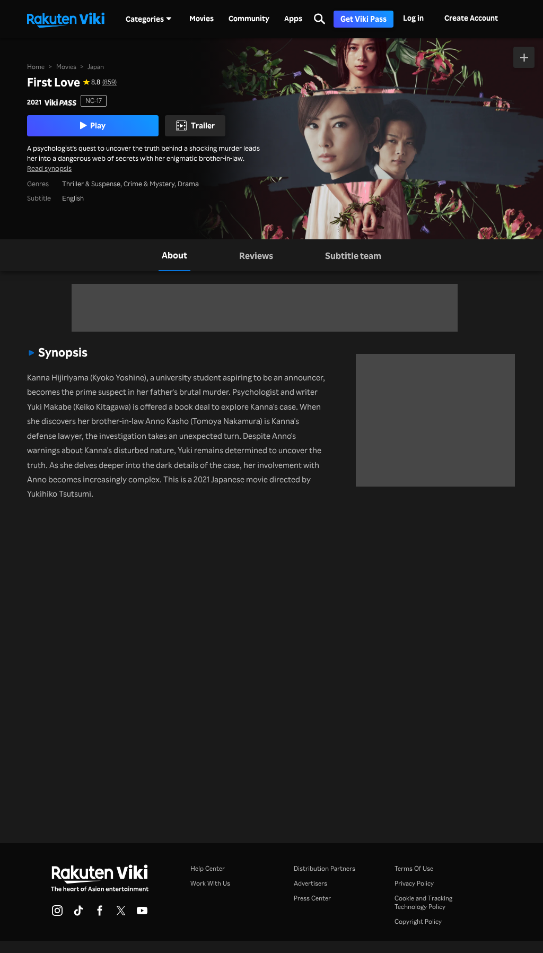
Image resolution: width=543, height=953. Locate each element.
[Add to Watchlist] (524, 57)
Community (249, 18)
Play (98, 125)
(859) (109, 82)
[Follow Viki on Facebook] (99, 913)
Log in (413, 17)
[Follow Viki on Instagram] (57, 913)
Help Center (207, 868)
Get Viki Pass (363, 19)
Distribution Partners (324, 868)
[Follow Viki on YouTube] (142, 913)
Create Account (471, 17)
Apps (293, 18)
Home (36, 67)
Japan (95, 67)
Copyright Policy (418, 921)
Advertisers (310, 883)
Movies (201, 18)
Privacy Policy (414, 883)
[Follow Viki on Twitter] (121, 913)
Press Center (312, 898)
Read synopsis (49, 168)
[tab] (174, 255)
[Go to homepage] (65, 19)
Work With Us (210, 883)
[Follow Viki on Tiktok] (78, 913)
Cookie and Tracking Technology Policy (423, 902)
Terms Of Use (414, 868)
